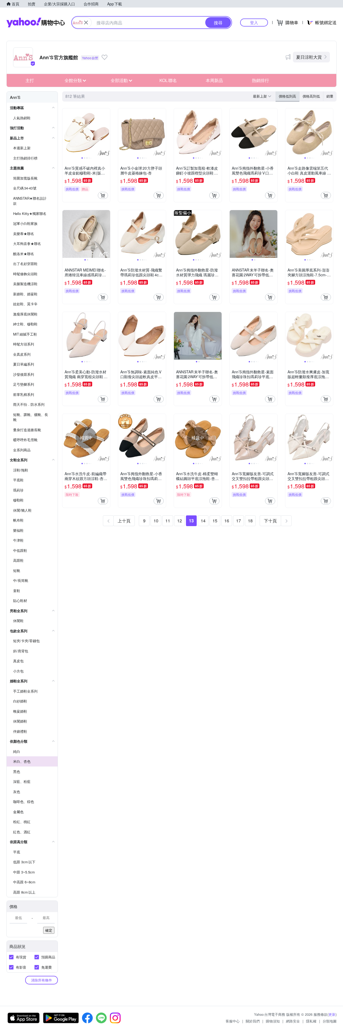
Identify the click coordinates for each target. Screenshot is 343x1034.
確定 (48, 930)
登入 (254, 22)
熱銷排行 (260, 80)
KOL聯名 (168, 80)
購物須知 (273, 1021)
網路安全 (293, 1021)
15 (214, 521)
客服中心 (233, 1021)
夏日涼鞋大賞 (309, 57)
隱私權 (311, 1021)
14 (203, 521)
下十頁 (270, 521)
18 (250, 521)
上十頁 (124, 521)
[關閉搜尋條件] (86, 22)
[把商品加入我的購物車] (103, 195)
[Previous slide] (65, 132)
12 (179, 521)
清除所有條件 (41, 980)
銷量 (329, 96)
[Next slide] (106, 132)
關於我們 (253, 1021)
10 (156, 521)
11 (167, 521)
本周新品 (214, 80)
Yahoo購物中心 (35, 22)
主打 (29, 80)
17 (238, 521)
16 (226, 521)
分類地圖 (330, 1021)
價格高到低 (311, 96)
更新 (332, 1014)
